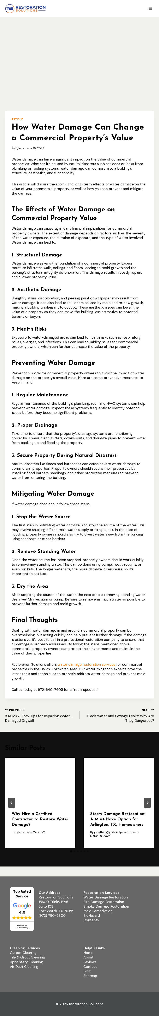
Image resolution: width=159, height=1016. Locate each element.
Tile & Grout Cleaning (27, 957)
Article (17, 119)
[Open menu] (150, 8)
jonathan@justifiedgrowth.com (115, 832)
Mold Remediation (97, 911)
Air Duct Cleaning (24, 966)
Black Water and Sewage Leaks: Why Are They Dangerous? (120, 715)
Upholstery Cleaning (26, 962)
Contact (90, 966)
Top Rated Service (22, 894)
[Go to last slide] (11, 803)
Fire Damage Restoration (103, 902)
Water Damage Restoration (105, 897)
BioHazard (91, 915)
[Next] (147, 803)
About (88, 957)
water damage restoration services (86, 664)
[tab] (71, 851)
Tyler (19, 148)
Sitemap (90, 975)
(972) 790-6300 (52, 915)
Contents (91, 920)
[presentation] (40, 781)
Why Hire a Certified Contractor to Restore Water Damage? (40, 819)
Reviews (89, 962)
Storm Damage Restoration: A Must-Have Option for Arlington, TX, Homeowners (117, 819)
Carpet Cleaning (23, 952)
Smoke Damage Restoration (106, 906)
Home (88, 952)
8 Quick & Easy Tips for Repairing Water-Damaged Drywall (38, 715)
